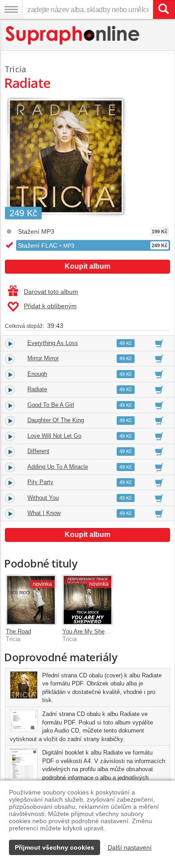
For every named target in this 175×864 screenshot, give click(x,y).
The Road (18, 631)
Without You (43, 497)
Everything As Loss (52, 343)
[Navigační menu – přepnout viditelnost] (11, 9)
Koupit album (87, 266)
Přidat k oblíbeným (50, 306)
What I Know (44, 513)
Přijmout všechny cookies (54, 847)
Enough (37, 374)
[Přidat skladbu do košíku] (159, 343)
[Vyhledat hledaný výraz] (164, 9)
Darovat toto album (51, 291)
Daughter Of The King (55, 420)
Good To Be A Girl (50, 404)
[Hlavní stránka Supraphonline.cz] (73, 35)
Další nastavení (130, 847)
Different (38, 451)
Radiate (37, 389)
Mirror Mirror (43, 358)
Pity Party (40, 482)
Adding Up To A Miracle (57, 466)
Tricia (15, 69)
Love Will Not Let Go (54, 435)
